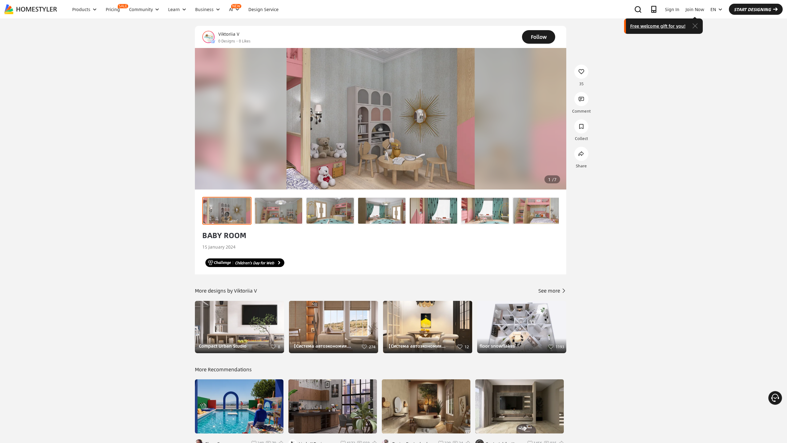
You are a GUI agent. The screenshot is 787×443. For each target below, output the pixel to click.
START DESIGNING (752, 9)
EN (713, 9)
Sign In (672, 9)
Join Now (695, 9)
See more (549, 290)
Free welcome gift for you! (658, 26)
